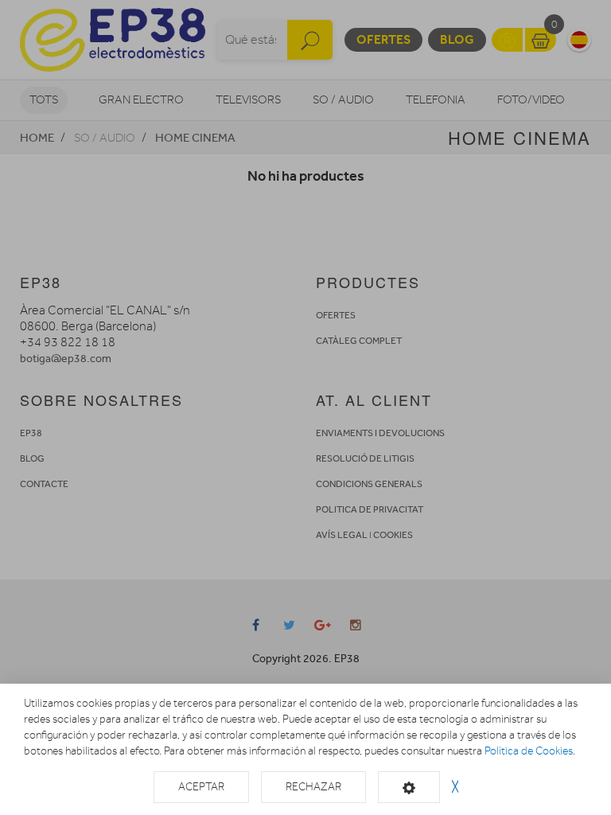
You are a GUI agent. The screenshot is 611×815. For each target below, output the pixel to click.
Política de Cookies (529, 751)
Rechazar (313, 787)
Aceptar (201, 787)
